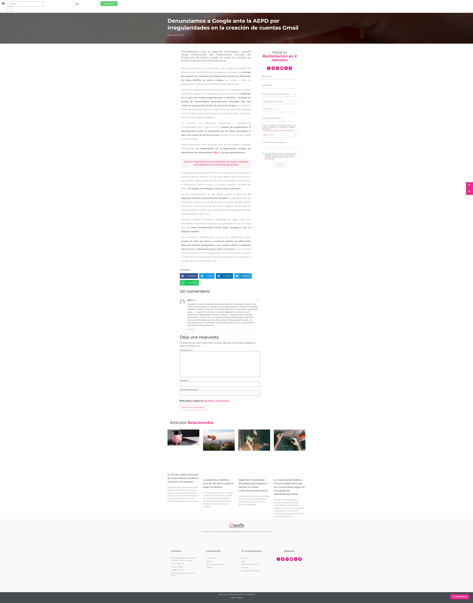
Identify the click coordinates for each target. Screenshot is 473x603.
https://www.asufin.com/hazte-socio (277, 130)
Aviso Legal (222, 594)
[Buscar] (10, 9)
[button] (3, 3)
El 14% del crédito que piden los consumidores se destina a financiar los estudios (183, 478)
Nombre (184, 381)
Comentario (186, 350)
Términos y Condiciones (216, 401)
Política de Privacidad (236, 594)
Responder (190, 329)
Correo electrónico (189, 390)
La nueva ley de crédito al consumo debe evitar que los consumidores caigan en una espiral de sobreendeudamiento (289, 487)
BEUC (217, 152)
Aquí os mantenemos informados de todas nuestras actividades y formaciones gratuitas (215, 163)
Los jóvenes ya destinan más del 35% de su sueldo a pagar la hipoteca (218, 484)
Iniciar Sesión (91, 2)
